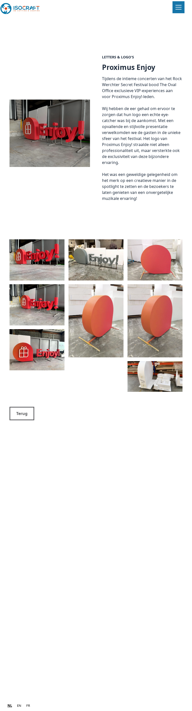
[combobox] (9, 706)
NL (10, 705)
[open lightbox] (50, 134)
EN (19, 705)
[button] (177, 7)
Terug (22, 413)
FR (28, 705)
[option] (19, 706)
